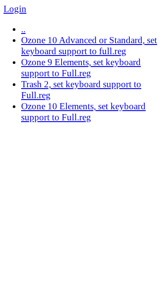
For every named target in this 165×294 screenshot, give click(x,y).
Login (15, 9)
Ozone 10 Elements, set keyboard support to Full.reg (83, 112)
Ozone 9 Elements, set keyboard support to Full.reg (81, 67)
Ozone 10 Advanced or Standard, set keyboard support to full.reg (89, 45)
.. (23, 29)
